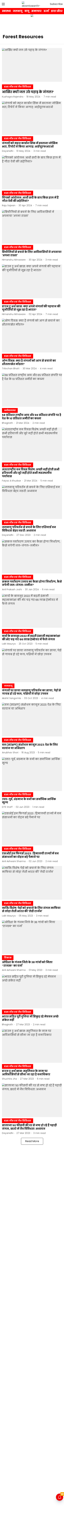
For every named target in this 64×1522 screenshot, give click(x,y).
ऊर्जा (46, 11)
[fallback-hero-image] (32, 65)
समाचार (36, 11)
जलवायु (17, 11)
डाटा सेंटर (57, 11)
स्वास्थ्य (6, 11)
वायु (26, 11)
